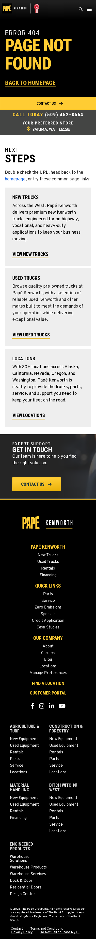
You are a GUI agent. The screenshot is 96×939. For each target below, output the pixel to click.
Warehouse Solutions (20, 858)
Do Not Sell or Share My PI (60, 932)
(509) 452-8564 (64, 115)
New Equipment (24, 739)
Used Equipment (24, 745)
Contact (17, 929)
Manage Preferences (48, 673)
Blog (48, 659)
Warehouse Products (28, 867)
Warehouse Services (28, 874)
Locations (48, 666)
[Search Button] (81, 10)
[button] (30, 82)
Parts (48, 594)
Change (64, 129)
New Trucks (48, 555)
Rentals (48, 568)
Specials (48, 614)
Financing (48, 575)
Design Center (22, 894)
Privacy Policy (21, 932)
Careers (48, 653)
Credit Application (48, 620)
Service (48, 600)
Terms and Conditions (46, 929)
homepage (15, 179)
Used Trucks (48, 561)
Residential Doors (25, 887)
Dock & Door (21, 880)
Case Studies (48, 627)
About (48, 646)
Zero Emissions (48, 607)
